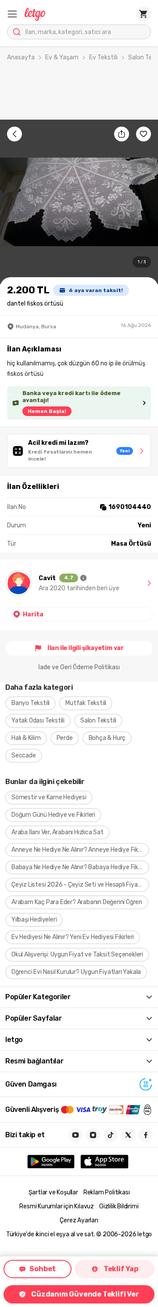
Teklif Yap (121, 1269)
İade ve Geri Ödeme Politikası (79, 667)
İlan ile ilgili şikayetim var (85, 648)
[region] (79, 202)
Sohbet (42, 1269)
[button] (12, 14)
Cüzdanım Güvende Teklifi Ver (85, 1294)
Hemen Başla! (47, 411)
